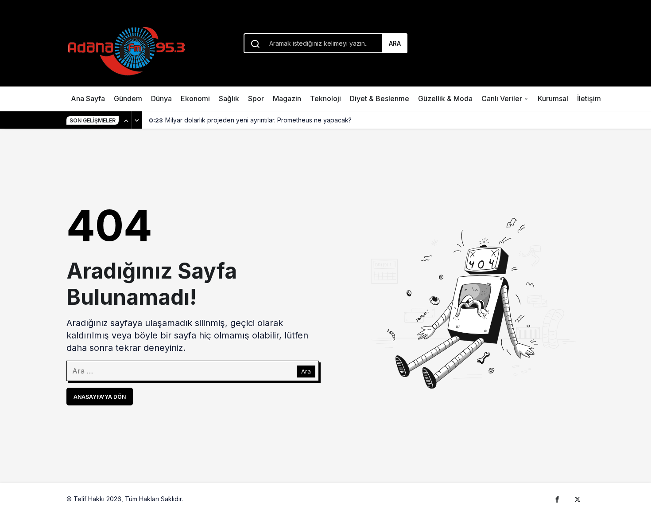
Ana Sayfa (88, 98)
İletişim (589, 98)
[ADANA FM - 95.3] (126, 49)
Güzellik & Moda (445, 98)
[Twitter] (577, 499)
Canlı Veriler (501, 98)
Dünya (161, 98)
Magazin (287, 98)
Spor (256, 98)
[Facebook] (557, 499)
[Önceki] (126, 120)
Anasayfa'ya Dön (100, 396)
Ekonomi (195, 98)
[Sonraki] (137, 120)
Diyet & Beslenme (379, 98)
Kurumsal (553, 98)
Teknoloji (325, 98)
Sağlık (229, 98)
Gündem (128, 98)
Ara (395, 43)
